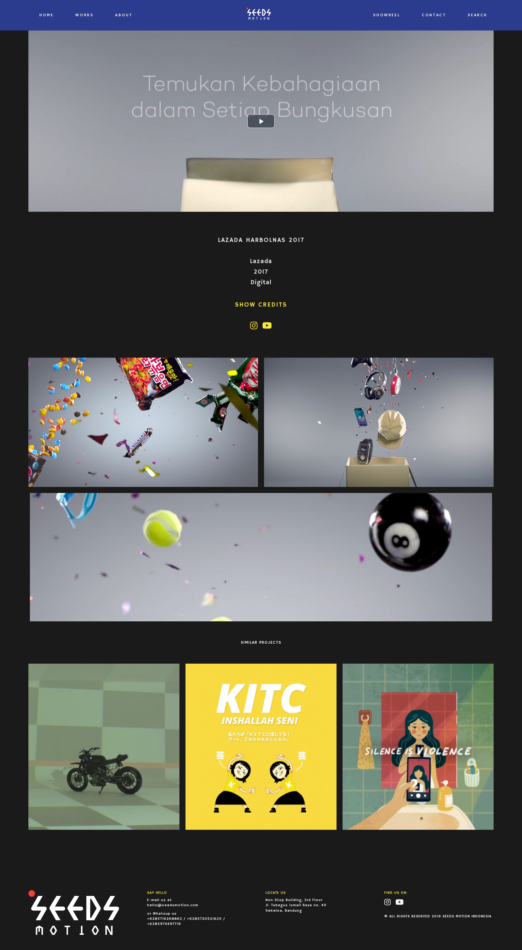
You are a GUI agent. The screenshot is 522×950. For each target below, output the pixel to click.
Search (477, 15)
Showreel (386, 15)
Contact (434, 15)
